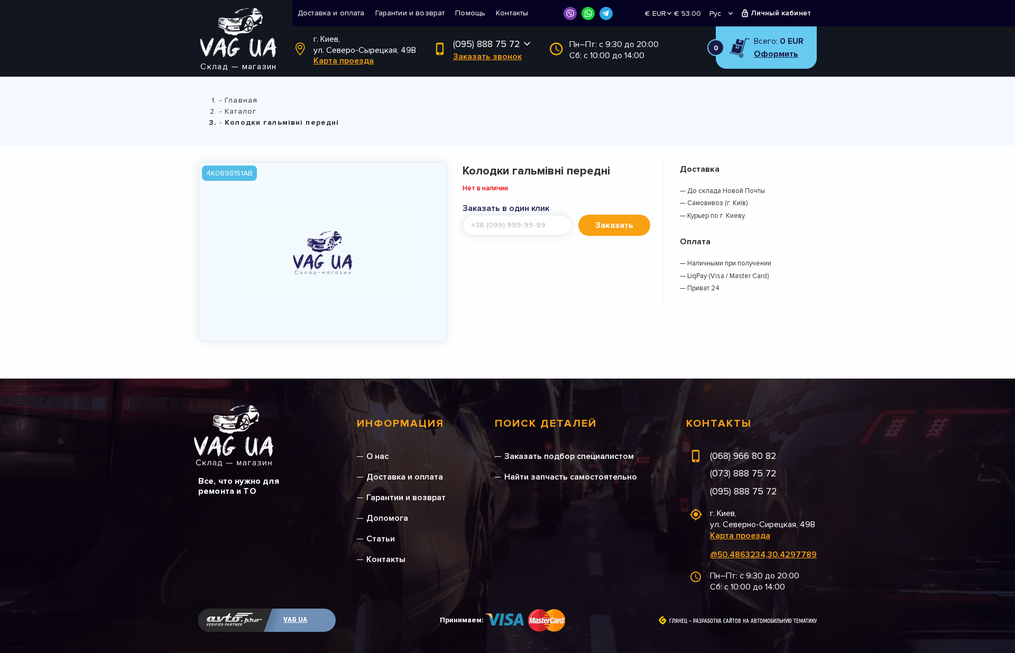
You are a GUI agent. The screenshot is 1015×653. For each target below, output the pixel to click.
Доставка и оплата (331, 12)
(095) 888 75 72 (486, 44)
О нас (377, 456)
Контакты (512, 12)
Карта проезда (343, 61)
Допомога (387, 518)
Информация (400, 423)
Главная (241, 100)
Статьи (380, 539)
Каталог (240, 111)
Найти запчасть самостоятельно (570, 477)
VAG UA (295, 619)
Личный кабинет (781, 12)
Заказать (614, 225)
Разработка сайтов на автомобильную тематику (755, 621)
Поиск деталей (546, 423)
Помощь (470, 12)
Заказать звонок (487, 56)
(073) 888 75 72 (743, 473)
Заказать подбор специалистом (569, 456)
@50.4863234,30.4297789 (763, 554)
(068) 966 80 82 (743, 456)
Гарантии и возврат (410, 12)
